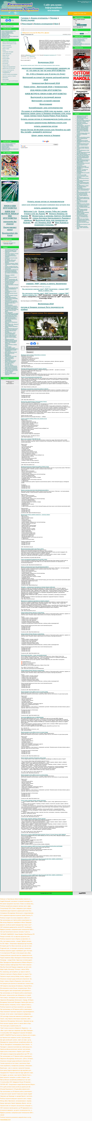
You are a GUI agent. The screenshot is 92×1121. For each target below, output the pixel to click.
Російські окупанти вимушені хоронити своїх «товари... (16, 1098)
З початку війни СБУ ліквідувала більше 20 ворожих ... (16, 1082)
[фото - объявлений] (30, 45)
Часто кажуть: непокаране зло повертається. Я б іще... (16, 997)
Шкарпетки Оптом (10, 154)
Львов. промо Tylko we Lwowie (52, 211)
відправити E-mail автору (49, 55)
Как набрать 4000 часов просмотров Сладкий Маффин (10, 261)
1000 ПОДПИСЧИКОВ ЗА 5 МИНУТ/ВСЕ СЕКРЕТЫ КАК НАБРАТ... (83, 198)
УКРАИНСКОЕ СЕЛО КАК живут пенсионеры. (10, 357)
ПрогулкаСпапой (9, 312)
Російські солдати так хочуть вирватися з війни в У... (15, 917)
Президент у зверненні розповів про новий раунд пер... (16, 1047)
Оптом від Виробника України (10, 175)
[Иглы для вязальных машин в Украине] (9, 201)
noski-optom (42, 205)
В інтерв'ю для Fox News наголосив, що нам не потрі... (16, 946)
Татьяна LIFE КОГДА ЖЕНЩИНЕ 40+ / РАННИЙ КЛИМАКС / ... (83, 167)
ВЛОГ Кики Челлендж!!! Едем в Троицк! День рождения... (83, 155)
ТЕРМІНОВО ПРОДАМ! (8, 242)
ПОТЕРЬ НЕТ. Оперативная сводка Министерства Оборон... (18, 1084)
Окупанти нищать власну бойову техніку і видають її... (16, 976)
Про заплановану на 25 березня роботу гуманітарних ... (16, 1091)
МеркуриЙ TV (8, 355)
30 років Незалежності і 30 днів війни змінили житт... (15, 1089)
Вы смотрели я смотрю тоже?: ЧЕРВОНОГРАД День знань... (83, 207)
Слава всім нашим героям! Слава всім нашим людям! (16, 1094)
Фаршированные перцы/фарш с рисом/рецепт (10, 361)
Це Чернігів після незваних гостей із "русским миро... (15, 1037)
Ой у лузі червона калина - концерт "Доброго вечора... (16, 941)
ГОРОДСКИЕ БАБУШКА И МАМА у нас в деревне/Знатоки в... (11, 342)
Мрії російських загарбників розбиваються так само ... (16, 1079)
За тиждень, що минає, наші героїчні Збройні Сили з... (16, 1075)
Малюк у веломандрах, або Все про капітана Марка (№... (11, 280)
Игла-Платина (10, 180)
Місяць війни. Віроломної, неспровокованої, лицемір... (16, 1101)
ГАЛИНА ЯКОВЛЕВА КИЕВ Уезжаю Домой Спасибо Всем (83, 144)
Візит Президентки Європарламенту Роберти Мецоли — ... (17, 962)
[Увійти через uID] (6, 20)
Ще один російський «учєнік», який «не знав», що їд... (16, 1040)
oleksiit (2, 1115)
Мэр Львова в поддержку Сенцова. (51, 224)
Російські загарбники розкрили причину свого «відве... (16, 906)
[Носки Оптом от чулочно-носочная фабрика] (9, 175)
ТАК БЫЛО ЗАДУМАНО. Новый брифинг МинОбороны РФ (17, 934)
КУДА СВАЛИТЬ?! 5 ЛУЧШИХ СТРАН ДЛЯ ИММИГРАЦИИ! (11, 314)
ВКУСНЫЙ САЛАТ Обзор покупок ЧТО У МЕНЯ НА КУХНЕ (82, 130)
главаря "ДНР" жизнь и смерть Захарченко (46, 284)
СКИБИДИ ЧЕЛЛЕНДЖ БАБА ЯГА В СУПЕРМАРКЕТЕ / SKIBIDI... (11, 288)
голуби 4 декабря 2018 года (11, 266)
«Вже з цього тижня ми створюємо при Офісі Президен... (17, 1030)
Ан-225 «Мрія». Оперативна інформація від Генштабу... (16, 943)
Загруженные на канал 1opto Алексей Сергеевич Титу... (11, 250)
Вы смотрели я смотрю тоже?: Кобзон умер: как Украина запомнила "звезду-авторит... (40, 65)
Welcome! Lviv (30, 211)
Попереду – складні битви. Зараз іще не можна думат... (16, 960)
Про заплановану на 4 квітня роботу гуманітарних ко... (16, 920)
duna (57, 205)
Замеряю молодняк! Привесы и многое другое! (11, 340)
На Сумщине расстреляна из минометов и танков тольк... (17, 983)
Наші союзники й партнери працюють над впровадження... (17, 1011)
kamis (64, 205)
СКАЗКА (7, 286)
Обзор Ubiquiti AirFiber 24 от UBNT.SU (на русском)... (11, 317)
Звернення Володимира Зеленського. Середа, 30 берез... (17, 1000)
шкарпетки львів (5, 34)
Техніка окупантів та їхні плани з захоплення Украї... (15, 1063)
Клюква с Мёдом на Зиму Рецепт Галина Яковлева (82, 128)
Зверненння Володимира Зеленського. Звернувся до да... (17, 1021)
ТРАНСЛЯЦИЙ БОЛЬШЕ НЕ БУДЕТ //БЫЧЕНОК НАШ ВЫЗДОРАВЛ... (83, 160)
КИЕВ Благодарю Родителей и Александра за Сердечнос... (83, 164)
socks (28, 205)
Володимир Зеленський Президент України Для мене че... (17, 1002)
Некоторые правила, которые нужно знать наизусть (11, 254)
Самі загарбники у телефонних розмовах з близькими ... (16, 1065)
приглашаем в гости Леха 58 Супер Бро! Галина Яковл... (11, 308)
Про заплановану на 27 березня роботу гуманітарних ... (16, 1056)
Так (76, 20)
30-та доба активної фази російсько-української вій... (15, 1086)
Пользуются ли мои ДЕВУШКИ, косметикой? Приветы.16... (82, 123)
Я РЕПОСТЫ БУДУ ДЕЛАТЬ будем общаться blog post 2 (83, 204)
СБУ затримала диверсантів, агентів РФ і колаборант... (16, 927)
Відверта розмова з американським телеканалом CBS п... (17, 929)
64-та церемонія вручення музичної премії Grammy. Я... (16, 915)
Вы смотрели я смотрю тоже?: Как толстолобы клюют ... (82, 201)
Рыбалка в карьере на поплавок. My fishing (10, 282)
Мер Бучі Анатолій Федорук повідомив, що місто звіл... (16, 967)
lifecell (78, 136)
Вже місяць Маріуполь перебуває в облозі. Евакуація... (16, 922)
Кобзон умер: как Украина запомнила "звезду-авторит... (83, 219)
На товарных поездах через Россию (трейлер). (11, 371)
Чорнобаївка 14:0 (5, 1119)
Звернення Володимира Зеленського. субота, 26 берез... (17, 1058)
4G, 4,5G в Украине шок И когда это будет (45, 74)
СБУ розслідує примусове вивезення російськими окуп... (17, 1016)
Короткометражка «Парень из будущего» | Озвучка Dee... (83, 121)
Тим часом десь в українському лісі (10, 1025)
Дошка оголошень (39, 18)
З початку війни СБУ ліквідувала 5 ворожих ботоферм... (16, 1032)
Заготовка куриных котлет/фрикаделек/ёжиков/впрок (83, 157)
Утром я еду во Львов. (34, 214)
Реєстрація (80, 13)
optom (24, 205)
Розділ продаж (6, 241)
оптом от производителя (6, 31)
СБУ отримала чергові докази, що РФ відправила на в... (16, 1108)
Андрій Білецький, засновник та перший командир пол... (16, 901)
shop (68, 205)
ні (75, 22)
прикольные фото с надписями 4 (9, 359)
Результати (75, 26)
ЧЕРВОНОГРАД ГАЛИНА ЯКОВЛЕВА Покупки (82, 116)
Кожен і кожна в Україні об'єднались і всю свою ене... (16, 981)
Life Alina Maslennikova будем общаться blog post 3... (83, 153)
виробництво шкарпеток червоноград (9, 36)
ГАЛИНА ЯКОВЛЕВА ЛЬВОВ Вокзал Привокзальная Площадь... (83, 138)
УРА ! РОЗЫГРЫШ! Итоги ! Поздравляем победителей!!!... (11, 320)
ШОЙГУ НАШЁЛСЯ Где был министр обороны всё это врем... (18, 1035)
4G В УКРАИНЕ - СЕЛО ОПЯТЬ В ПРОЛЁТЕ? (10, 333)
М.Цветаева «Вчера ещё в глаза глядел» (83, 181)
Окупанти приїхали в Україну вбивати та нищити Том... (16, 974)
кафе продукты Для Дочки (11, 352)
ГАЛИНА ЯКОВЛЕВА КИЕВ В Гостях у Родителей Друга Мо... (83, 190)
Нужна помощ (8, 346)
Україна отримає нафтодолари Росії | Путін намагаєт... (16, 964)
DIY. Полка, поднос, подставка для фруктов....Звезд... (9, 363)
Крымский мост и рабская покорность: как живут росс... (11, 301)
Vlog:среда (79, 158)
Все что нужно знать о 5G (11, 334)
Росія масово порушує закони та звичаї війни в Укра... (16, 1023)
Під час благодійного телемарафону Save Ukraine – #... (16, 1044)
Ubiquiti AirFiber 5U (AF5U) (11, 315)
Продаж (53, 18)
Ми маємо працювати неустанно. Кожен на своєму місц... (17, 903)
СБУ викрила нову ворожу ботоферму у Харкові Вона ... (16, 986)
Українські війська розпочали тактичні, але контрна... (15, 1049)
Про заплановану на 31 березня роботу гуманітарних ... (16, 993)
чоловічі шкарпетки (5, 35)
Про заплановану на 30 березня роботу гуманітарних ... (16, 1009)
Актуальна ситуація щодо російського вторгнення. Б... (16, 1061)
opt (60, 205)
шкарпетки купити (5, 37)
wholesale (34, 205)
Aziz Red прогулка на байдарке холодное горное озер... (83, 222)
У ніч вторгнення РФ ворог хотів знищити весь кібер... (16, 953)
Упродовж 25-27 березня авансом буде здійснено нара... (17, 1072)
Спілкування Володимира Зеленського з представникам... (17, 913)
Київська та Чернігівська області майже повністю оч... (15, 899)
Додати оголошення (43, 24)
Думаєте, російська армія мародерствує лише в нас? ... (16, 925)
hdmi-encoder (8, 268)
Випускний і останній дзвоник (46, 101)
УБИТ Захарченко (46, 286)
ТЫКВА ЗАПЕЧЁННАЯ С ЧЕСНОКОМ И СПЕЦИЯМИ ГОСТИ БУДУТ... (11, 298)
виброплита (32, 56)
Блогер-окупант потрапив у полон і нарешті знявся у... (16, 1004)
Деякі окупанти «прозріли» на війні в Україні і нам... (15, 1077)
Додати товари (10, 201)
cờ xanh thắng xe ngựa (10, 347)
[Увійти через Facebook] (9, 20)
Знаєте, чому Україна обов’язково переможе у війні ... (16, 1018)
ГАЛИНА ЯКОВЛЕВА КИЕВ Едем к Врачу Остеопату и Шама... (83, 183)
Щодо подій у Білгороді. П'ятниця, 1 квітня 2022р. (14, 969)
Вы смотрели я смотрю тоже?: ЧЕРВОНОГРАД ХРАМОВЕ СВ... (82, 210)
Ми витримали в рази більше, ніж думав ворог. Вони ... (16, 988)
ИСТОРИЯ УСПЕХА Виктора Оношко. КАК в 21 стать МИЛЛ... (11, 310)
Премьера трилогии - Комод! (11, 263)
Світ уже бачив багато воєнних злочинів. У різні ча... (15, 932)
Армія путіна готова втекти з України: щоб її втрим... (15, 1051)
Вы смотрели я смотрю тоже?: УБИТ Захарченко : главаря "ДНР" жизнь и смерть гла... (45, 289)
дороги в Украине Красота (83, 146)
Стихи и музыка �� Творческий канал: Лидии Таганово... (82, 176)
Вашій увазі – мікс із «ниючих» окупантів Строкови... (15, 1068)
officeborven (28, 55)
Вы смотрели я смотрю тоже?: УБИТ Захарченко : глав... (83, 227)
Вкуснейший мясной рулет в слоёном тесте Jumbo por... (11, 329)
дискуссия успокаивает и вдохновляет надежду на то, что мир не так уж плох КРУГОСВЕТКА (46, 69)
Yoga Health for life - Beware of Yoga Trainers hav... (11, 325)
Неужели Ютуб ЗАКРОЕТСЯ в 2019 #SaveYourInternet (11, 270)
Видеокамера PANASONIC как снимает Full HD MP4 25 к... (11, 272)
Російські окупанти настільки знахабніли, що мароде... (16, 1007)
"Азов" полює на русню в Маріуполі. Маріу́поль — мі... (16, 1028)
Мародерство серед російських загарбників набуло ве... (16, 1042)
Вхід (85, 13)
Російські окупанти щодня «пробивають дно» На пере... (16, 950)
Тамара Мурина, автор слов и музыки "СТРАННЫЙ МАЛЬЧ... (83, 134)
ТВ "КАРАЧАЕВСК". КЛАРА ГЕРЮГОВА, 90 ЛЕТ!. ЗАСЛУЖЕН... (82, 186)
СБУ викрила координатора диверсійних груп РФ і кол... (16, 1054)
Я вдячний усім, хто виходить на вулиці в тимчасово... (16, 948)
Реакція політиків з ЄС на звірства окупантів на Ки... (15, 936)
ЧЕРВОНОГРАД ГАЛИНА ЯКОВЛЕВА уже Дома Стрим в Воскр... (83, 141)
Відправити (30, 352)
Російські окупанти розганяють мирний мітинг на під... (16, 1117)
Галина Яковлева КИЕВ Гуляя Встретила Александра (83, 193)
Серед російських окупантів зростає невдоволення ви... (16, 955)
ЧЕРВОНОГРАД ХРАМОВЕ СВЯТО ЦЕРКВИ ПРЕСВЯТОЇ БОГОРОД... (83, 213)
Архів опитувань (83, 26)
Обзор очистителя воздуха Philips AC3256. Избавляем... (11, 369)
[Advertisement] (10, 112)
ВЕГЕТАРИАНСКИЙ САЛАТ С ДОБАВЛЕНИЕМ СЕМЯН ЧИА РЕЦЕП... (11, 349)
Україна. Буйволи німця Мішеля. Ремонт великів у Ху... (11, 337)
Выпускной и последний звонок (46, 97)
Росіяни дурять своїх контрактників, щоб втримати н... (16, 990)
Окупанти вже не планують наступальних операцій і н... (16, 1105)
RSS (90, 2)
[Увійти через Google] (13, 20)
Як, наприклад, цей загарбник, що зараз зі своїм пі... (15, 971)
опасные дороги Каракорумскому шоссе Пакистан (10, 373)
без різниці (77, 23)
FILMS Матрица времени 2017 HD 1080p (82, 118)
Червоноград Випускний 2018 (11, 267)
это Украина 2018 (43, 223)
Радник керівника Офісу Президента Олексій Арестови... (17, 957)
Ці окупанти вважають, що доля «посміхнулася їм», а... (16, 1110)
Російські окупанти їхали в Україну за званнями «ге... (15, 939)
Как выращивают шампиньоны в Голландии (11, 305)
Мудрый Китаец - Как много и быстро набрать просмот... (83, 126)
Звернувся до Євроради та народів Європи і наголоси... (16, 1096)
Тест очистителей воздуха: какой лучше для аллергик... (11, 366)
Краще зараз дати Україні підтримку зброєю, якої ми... (16, 1103)
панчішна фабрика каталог (7, 33)
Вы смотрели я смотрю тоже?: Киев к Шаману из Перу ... (82, 195)
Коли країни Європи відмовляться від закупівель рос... (16, 1070)
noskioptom (51, 205)
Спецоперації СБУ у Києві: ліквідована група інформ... (16, 908)
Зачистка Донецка (9, 283)
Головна (75, 13)
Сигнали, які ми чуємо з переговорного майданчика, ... (16, 1014)
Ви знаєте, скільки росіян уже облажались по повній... (16, 995)
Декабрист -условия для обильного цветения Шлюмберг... (82, 170)
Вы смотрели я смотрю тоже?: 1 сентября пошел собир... (82, 216)
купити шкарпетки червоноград (8, 30)
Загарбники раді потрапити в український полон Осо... (16, 910)
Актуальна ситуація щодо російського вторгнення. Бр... (16, 979)
